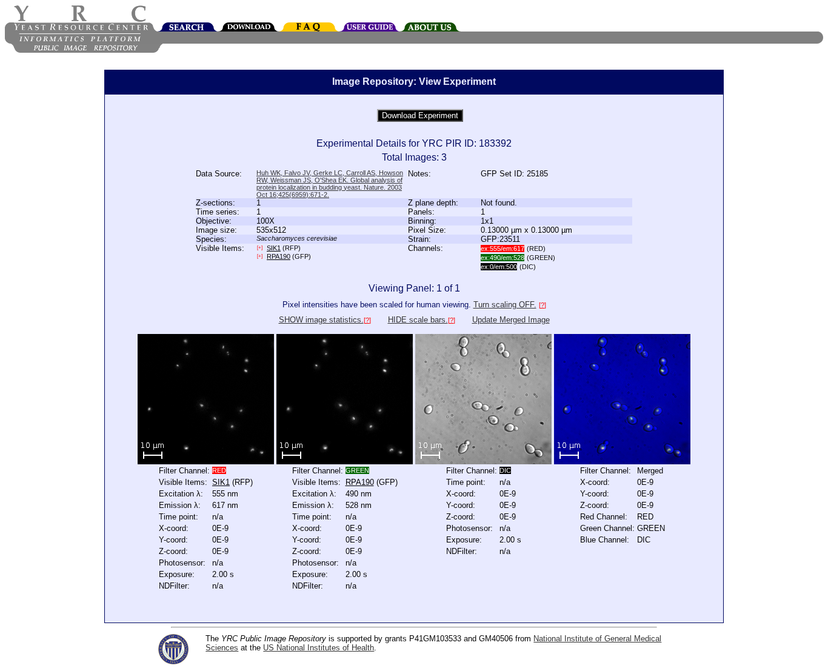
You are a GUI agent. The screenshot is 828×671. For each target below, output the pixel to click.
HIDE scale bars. (418, 319)
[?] (542, 305)
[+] (259, 247)
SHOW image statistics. (321, 319)
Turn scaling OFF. (504, 304)
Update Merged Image (511, 319)
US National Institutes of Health (318, 647)
